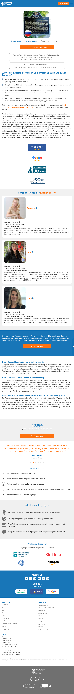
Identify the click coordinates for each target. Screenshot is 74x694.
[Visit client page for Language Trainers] (28, 686)
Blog (3, 613)
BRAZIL (40, 616)
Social (3, 615)
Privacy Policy (5, 629)
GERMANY (41, 618)
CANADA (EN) (42, 608)
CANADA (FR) (50, 608)
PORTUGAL (41, 624)
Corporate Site (6, 618)
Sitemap (4, 626)
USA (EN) (40, 605)
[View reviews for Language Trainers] (46, 686)
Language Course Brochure (9, 624)
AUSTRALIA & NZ (43, 613)
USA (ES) (46, 605)
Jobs (3, 610)
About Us (4, 607)
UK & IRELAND (42, 610)
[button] (30, 462)
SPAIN (40, 621)
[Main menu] (71, 3)
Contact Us (5, 605)
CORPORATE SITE (43, 629)
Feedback (4, 621)
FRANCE (40, 627)
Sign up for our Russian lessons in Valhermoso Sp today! (25, 336)
